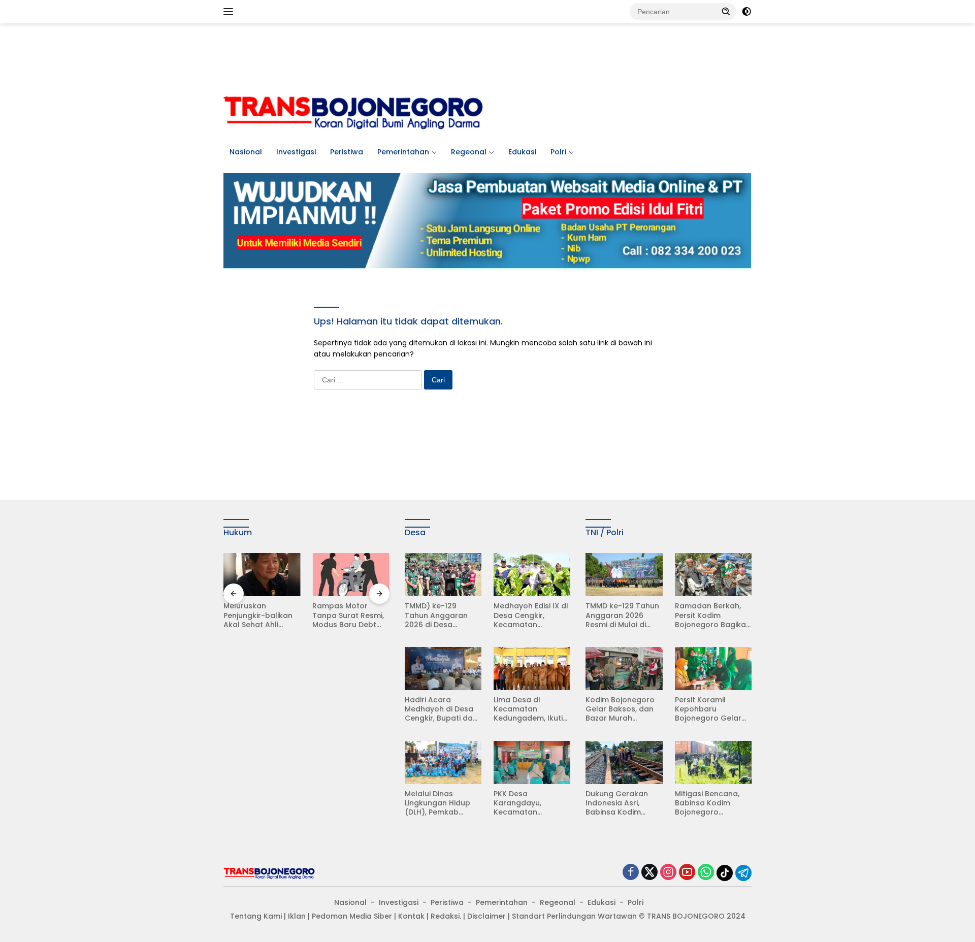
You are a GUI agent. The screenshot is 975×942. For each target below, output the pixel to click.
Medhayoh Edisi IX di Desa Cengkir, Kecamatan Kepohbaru (531, 615)
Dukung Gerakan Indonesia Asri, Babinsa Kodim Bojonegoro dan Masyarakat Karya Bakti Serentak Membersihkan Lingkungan (620, 803)
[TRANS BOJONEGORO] (353, 111)
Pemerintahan (403, 152)
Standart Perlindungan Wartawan (574, 916)
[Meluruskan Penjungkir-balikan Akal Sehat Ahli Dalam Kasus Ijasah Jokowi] (261, 574)
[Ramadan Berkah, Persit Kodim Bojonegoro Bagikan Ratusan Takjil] (713, 574)
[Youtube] (687, 873)
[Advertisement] (487, 56)
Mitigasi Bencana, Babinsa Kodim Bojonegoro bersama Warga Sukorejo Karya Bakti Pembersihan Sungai (713, 803)
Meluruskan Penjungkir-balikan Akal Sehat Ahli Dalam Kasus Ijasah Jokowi (260, 615)
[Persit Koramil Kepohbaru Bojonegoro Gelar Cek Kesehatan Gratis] (713, 668)
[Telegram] (743, 873)
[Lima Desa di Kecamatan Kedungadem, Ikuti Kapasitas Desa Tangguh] (532, 668)
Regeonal (468, 152)
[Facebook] (631, 873)
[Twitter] (649, 873)
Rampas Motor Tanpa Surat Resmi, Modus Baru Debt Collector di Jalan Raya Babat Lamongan (348, 615)
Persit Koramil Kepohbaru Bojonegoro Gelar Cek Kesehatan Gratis (708, 709)
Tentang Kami (256, 916)
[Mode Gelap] (746, 11)
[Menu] (230, 11)
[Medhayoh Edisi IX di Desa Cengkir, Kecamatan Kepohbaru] (532, 574)
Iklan (297, 916)
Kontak (411, 916)
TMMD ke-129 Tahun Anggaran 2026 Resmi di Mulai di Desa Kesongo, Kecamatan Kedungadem (622, 615)
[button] (726, 11)
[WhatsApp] (706, 873)
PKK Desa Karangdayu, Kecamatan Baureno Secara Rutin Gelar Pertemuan (524, 803)
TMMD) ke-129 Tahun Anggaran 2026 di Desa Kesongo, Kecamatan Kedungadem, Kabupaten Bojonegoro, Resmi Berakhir (439, 615)
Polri (558, 152)
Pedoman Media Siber (352, 916)
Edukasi (522, 152)
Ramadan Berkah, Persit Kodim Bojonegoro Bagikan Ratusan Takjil (713, 615)
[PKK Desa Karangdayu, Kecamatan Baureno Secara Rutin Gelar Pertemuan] (532, 762)
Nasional (246, 152)
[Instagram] (668, 873)
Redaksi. (446, 916)
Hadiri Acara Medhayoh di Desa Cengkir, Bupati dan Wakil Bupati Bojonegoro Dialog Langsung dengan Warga (441, 709)
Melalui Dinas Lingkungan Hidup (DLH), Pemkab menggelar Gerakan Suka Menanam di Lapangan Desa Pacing (442, 803)
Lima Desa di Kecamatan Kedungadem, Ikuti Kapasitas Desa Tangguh (528, 709)
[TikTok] (725, 873)
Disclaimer (486, 916)
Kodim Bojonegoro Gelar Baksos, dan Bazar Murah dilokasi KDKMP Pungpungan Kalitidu (624, 709)
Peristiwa (346, 152)
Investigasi (296, 152)
